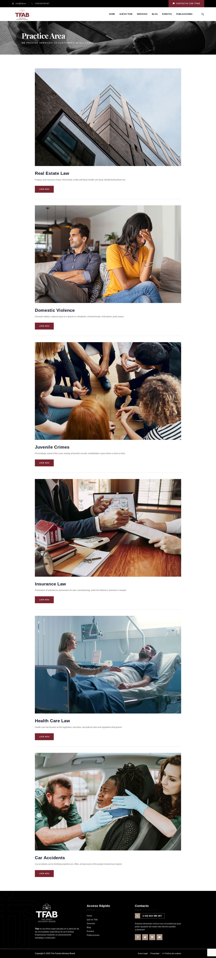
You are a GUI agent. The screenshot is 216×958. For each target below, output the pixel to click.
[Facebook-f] (138, 937)
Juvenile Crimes (52, 447)
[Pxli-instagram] (152, 937)
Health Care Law (52, 720)
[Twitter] (145, 937)
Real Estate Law (52, 173)
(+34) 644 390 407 (152, 916)
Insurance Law (50, 583)
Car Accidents (50, 857)
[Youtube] (159, 937)
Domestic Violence (55, 310)
